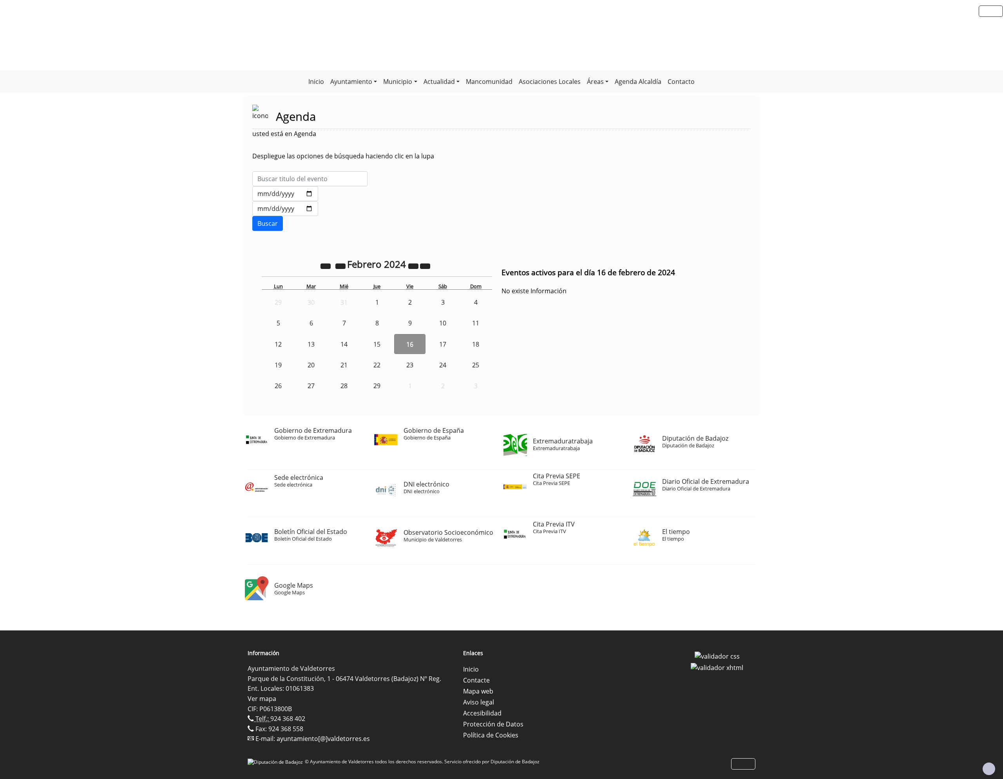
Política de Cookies (490, 735)
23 (409, 365)
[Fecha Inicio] (285, 193)
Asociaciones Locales (550, 81)
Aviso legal (478, 702)
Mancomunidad (489, 81)
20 (311, 365)
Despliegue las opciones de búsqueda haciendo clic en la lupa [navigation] (343, 156)
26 (278, 385)
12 (278, 344)
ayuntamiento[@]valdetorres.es (323, 738)
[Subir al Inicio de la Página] (989, 769)
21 (344, 365)
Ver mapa (262, 698)
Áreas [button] (595, 81)
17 (442, 344)
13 (311, 344)
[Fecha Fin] (285, 208)
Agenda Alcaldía (638, 81)
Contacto (681, 81)
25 (475, 365)
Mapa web (478, 691)
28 (344, 385)
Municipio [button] (397, 81)
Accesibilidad (482, 713)
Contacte (476, 680)
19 (278, 365)
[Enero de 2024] (341, 265)
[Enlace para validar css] (717, 655)
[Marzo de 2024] (425, 265)
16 (409, 344)
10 (442, 323)
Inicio (316, 81)
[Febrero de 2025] (414, 265)
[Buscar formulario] (267, 223)
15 (376, 344)
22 (376, 365)
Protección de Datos (493, 724)
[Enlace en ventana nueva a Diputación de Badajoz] (276, 761)
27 (311, 385)
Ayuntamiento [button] (351, 81)
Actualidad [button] (439, 81)
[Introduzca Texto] (310, 178)
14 (344, 344)
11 (475, 323)
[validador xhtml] (717, 667)
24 (442, 365)
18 (475, 344)
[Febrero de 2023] (326, 265)
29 (376, 385)
